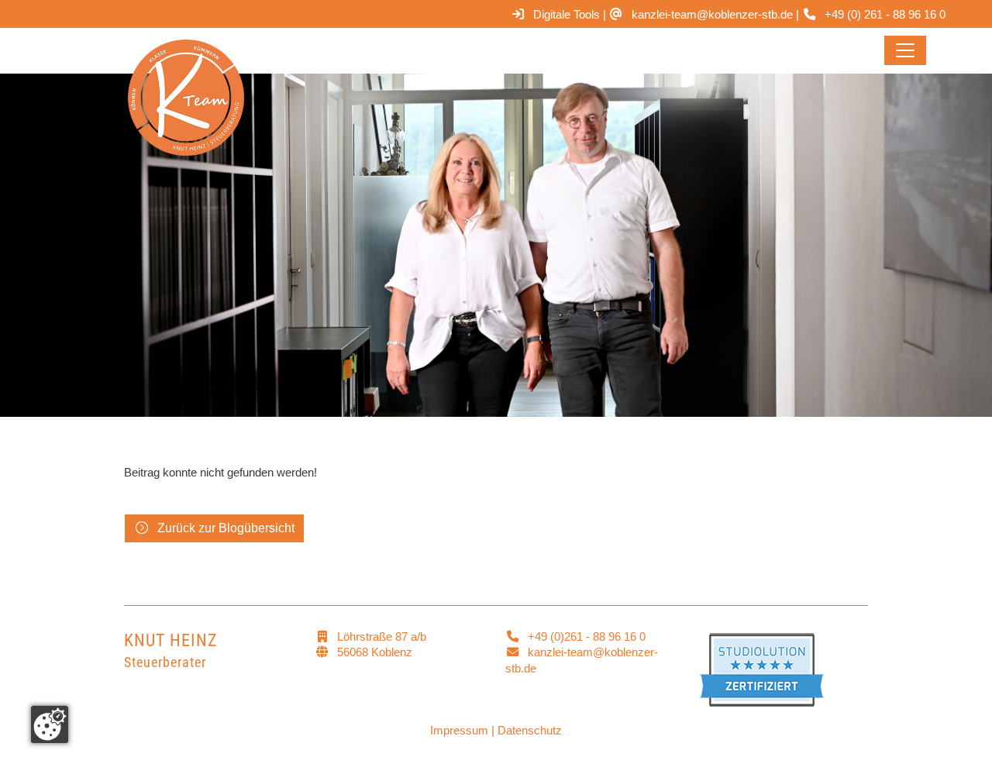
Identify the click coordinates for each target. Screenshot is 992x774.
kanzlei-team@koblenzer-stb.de (712, 14)
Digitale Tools (566, 14)
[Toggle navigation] (905, 50)
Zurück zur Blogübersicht (225, 528)
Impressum (459, 730)
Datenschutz (530, 730)
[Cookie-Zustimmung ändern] (49, 724)
